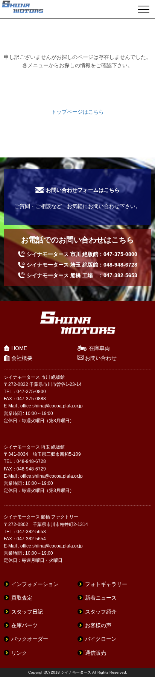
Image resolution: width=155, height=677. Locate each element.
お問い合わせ (101, 358)
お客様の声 (98, 625)
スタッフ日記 (27, 612)
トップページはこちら (77, 112)
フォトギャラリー (106, 584)
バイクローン (101, 639)
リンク (19, 653)
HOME (19, 348)
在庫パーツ (24, 625)
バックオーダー (29, 639)
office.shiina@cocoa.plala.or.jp (51, 406)
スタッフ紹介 (101, 612)
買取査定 (21, 598)
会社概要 (21, 358)
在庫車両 (99, 348)
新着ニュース (101, 598)
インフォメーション (35, 584)
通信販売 (95, 653)
